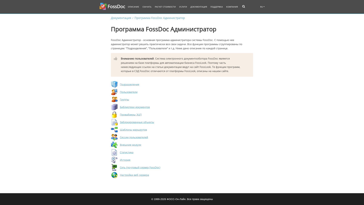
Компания (232, 6)
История (125, 160)
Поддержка (216, 6)
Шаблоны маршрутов (133, 129)
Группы (124, 99)
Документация (198, 6)
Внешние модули (130, 144)
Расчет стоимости (165, 6)
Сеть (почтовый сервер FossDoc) (140, 167)
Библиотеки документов (135, 107)
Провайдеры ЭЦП (131, 114)
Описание (133, 6)
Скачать (146, 6)
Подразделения (129, 84)
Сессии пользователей (134, 137)
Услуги (183, 6)
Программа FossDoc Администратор (160, 18)
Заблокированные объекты (137, 122)
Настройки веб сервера (134, 175)
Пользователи (128, 92)
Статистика (126, 152)
